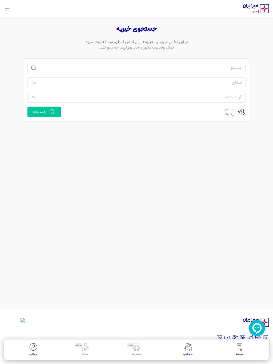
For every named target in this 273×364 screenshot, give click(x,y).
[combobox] (141, 84)
